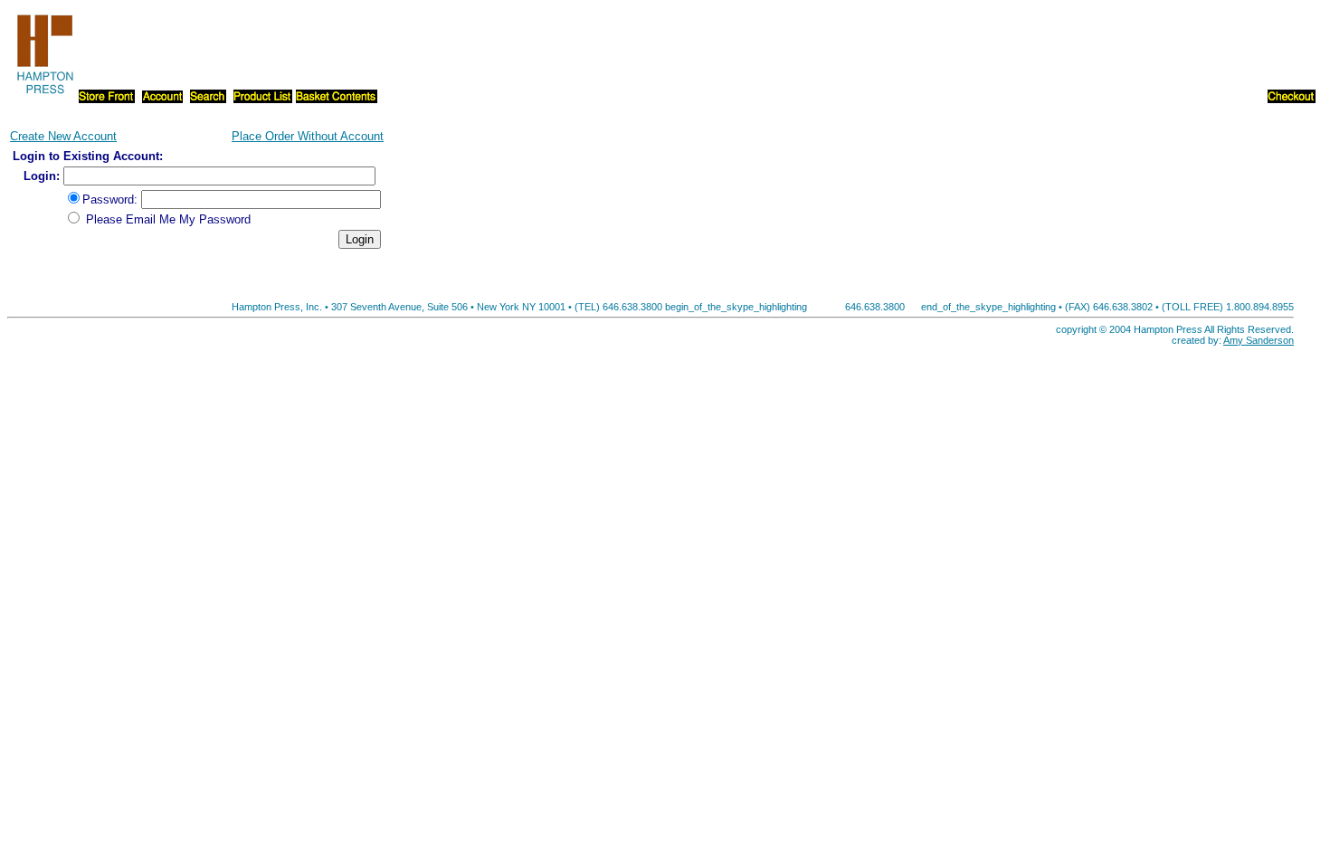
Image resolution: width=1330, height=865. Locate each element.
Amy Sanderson (1258, 340)
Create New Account (63, 136)
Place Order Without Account (308, 136)
